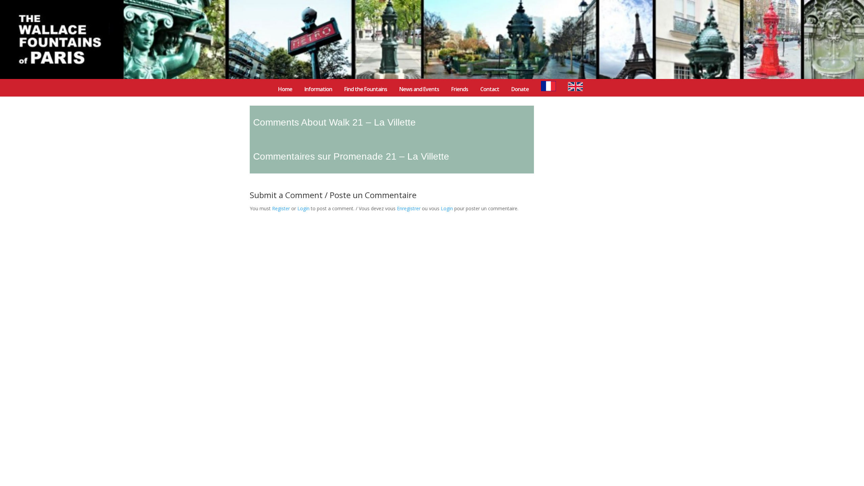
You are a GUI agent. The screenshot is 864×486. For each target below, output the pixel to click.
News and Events (419, 90)
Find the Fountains (365, 90)
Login (303, 208)
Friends (459, 90)
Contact (489, 90)
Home (285, 90)
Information (318, 90)
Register (281, 208)
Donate (520, 90)
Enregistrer (409, 208)
